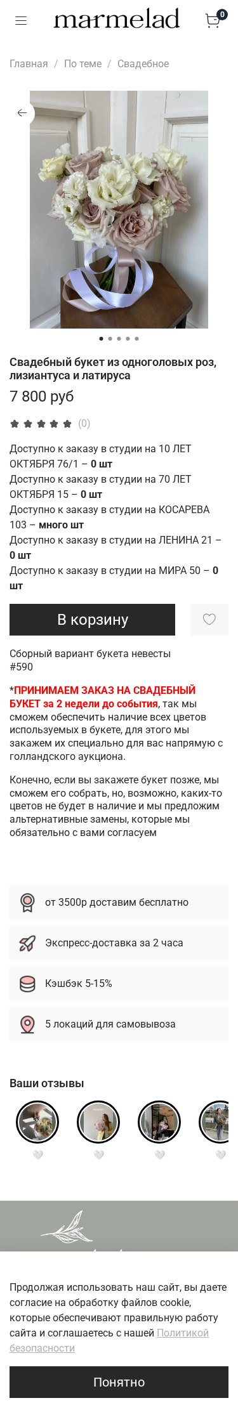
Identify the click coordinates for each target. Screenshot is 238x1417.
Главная (29, 64)
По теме (83, 64)
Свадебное (143, 64)
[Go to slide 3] (119, 339)
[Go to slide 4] (128, 339)
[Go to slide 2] (110, 339)
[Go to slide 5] (137, 339)
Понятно (119, 1382)
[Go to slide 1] (101, 339)
